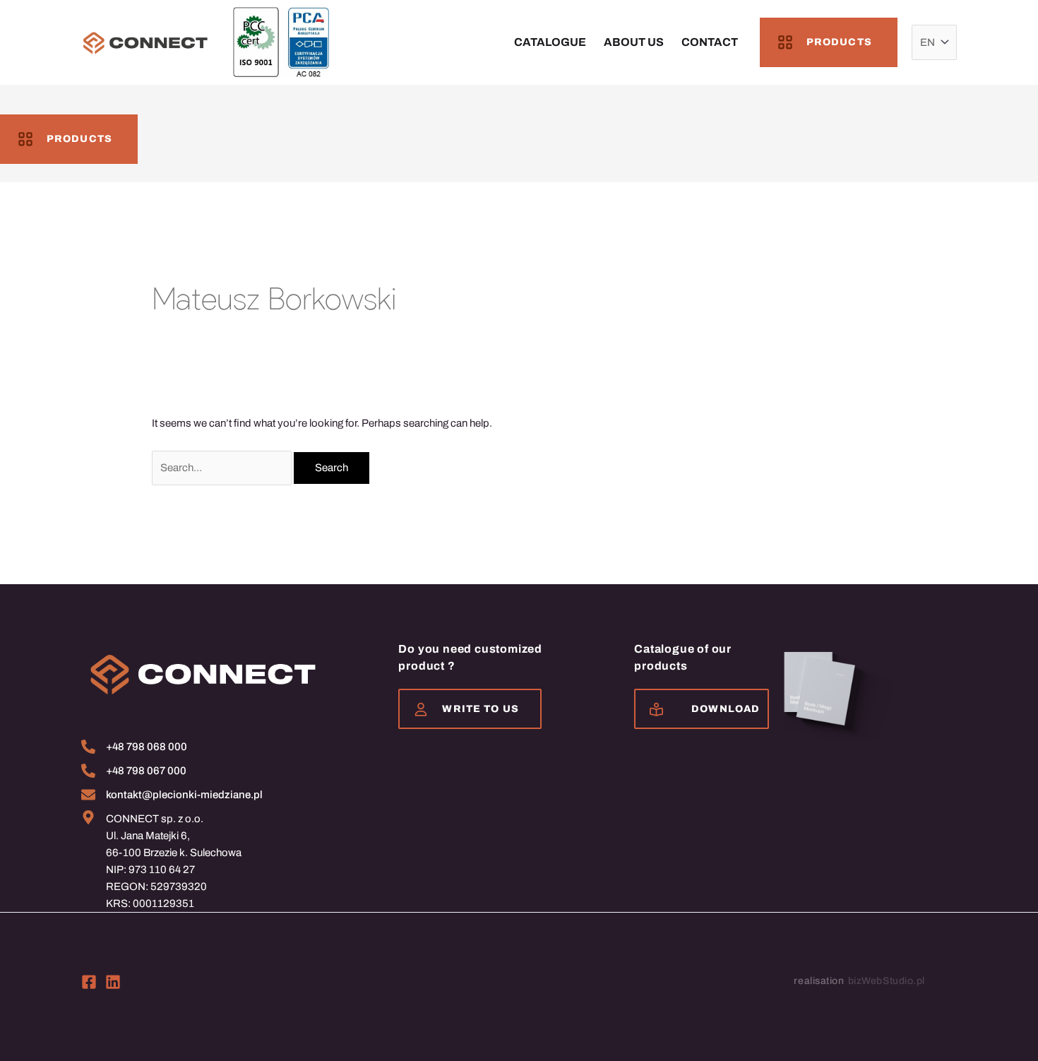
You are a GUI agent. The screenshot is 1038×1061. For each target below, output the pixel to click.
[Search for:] (223, 467)
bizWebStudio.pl (886, 981)
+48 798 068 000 (146, 746)
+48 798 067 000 (146, 770)
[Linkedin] (113, 982)
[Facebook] (89, 982)
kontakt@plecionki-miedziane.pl (184, 794)
